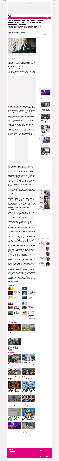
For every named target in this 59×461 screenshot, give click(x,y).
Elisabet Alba (9, 379)
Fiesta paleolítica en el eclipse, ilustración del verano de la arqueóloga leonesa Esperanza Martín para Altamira (13, 333)
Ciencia (23, 17)
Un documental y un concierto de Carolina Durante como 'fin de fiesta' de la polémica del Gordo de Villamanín (28, 391)
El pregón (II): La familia (41, 252)
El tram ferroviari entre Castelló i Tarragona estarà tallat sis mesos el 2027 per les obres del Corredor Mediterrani (41, 197)
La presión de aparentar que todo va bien (41, 263)
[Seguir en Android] (40, 450)
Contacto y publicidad (37, 459)
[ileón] (14, 449)
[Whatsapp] (22, 32)
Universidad (26, 17)
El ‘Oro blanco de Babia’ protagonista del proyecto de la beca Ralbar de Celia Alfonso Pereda (45, 154)
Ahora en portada (11, 352)
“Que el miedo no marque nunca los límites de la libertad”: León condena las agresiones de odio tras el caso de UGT (28, 404)
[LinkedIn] (29, 32)
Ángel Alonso (41, 258)
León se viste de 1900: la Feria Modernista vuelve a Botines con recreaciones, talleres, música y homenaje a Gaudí (14, 404)
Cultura (16, 17)
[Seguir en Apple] (41, 450)
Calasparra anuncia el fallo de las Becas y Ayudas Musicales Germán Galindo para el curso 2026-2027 (41, 192)
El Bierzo (30, 17)
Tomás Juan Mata (41, 248)
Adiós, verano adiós (41, 257)
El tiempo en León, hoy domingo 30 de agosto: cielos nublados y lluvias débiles (28, 333)
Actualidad (10, 17)
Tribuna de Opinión (42, 239)
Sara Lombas (24, 393)
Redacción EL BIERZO (25, 378)
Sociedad (19, 17)
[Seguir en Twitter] (41, 456)
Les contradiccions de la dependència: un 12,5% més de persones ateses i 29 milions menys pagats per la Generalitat (41, 202)
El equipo (24, 459)
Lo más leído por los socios (12, 322)
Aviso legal (33, 459)
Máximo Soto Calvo (43, 145)
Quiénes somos (20, 459)
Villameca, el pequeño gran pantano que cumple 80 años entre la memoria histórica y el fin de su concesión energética (14, 364)
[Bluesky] (25, 32)
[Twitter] (27, 32)
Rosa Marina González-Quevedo (41, 265)
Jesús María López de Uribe (11, 393)
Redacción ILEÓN (10, 350)
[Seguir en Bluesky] (40, 456)
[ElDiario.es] (48, 17)
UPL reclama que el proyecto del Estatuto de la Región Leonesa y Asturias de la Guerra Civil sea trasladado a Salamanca (14, 418)
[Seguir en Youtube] (46, 456)
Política (13, 17)
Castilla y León (34, 17)
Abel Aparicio (42, 111)
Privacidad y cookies (28, 459)
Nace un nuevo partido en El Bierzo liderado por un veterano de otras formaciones (28, 376)
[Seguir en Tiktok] (47, 456)
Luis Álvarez (42, 135)
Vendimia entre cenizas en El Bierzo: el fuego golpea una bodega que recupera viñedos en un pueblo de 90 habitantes (14, 377)
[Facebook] (24, 32)
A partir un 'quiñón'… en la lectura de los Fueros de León (45, 144)
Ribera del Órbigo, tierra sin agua (41, 247)
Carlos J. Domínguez (10, 406)
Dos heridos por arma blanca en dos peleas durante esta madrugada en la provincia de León (14, 430)
